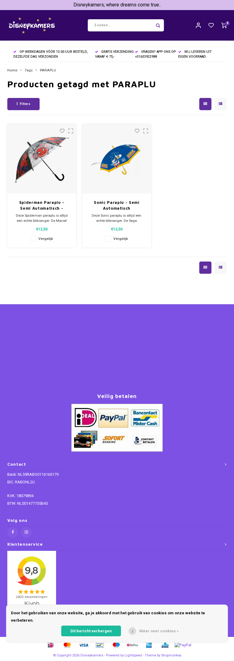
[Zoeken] (158, 25)
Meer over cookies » (159, 631)
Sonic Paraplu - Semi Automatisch (116, 205)
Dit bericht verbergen (91, 631)
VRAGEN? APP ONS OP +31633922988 (155, 54)
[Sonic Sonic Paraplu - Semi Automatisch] (116, 158)
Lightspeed (133, 655)
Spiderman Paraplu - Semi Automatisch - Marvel (41, 205)
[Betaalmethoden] (50, 645)
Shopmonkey (171, 655)
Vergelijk (45, 238)
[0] (224, 25)
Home (12, 70)
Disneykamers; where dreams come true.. (117, 5)
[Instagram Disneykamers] (26, 532)
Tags (29, 70)
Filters (25, 104)
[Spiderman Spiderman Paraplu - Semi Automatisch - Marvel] (41, 158)
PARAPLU (48, 70)
